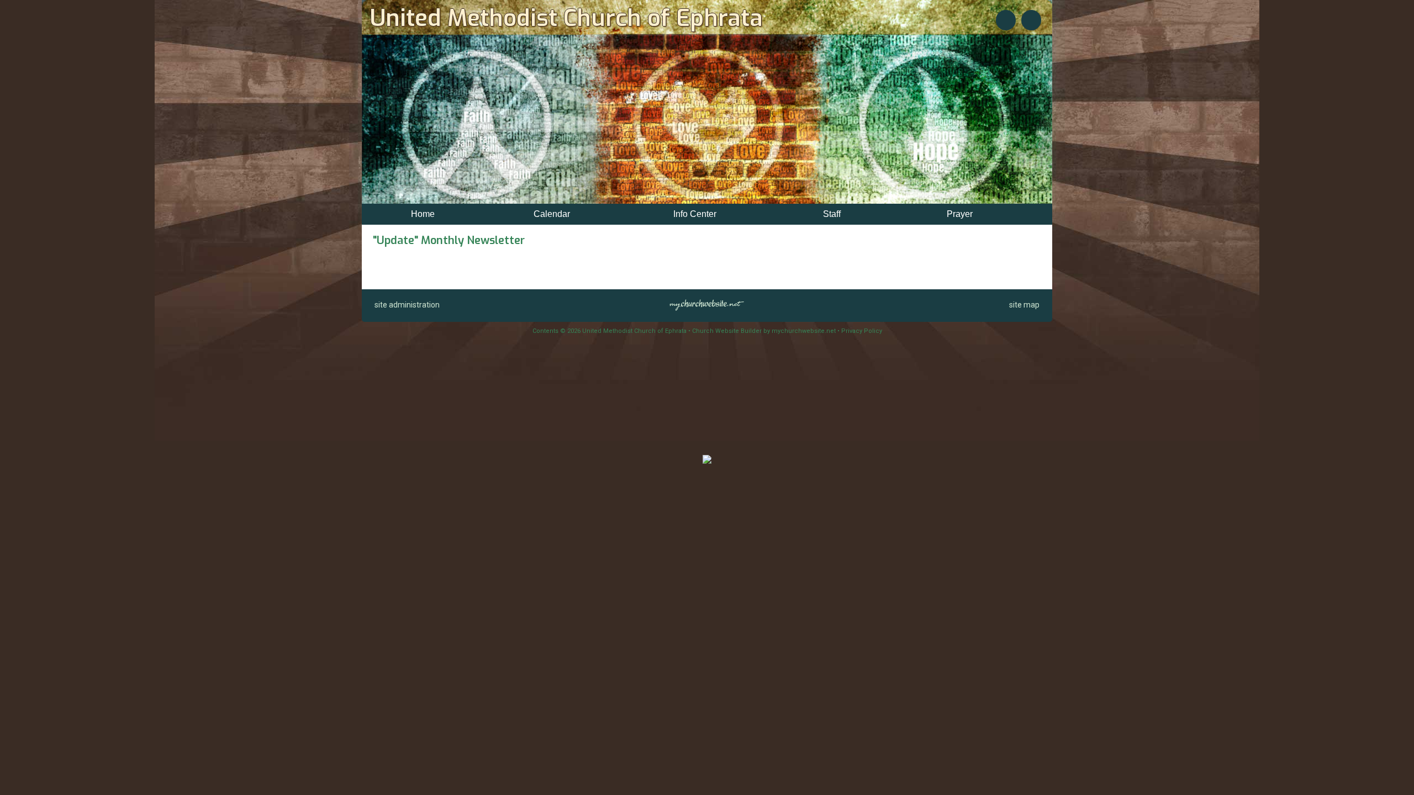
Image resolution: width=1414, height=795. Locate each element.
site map (1024, 304)
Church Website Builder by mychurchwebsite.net (764, 331)
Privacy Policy (861, 331)
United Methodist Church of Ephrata (566, 18)
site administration (407, 304)
